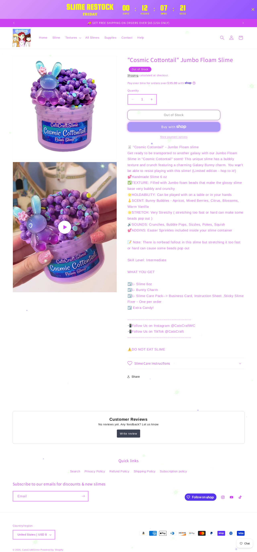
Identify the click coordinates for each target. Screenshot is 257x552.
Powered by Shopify (52, 550)
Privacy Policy (95, 471)
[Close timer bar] (253, 9)
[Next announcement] (243, 23)
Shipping (133, 75)
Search (75, 471)
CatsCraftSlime (31, 550)
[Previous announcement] (13, 23)
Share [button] (136, 376)
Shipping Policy (145, 471)
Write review (128, 433)
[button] (73, 37)
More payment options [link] (174, 136)
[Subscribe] (83, 496)
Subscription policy (173, 471)
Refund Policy (119, 471)
